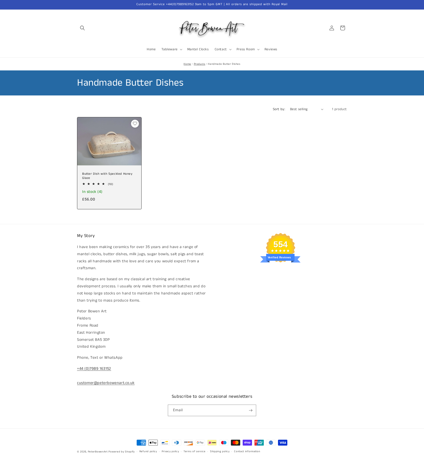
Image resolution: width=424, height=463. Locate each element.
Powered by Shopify (121, 452)
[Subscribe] (250, 410)
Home (187, 64)
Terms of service (194, 452)
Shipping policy (220, 452)
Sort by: (279, 109)
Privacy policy (170, 452)
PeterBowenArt (98, 452)
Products (199, 64)
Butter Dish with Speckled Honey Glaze (107, 176)
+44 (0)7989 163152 (94, 368)
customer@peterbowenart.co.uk (106, 383)
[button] (82, 28)
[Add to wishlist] (135, 124)
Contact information (247, 452)
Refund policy (148, 452)
